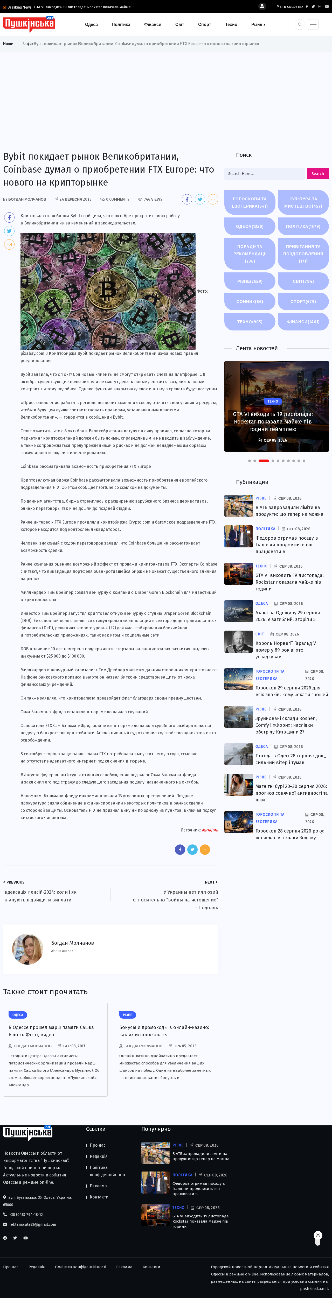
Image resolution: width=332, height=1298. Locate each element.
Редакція (99, 1156)
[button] (249, 461)
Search (318, 173)
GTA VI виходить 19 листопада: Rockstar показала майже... (83, 7)
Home (8, 43)
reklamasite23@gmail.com (32, 1224)
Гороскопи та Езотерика (250, 202)
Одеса (91, 24)
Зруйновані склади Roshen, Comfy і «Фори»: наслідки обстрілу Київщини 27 (286, 725)
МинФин (210, 830)
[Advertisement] (166, 90)
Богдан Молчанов (33, 1046)
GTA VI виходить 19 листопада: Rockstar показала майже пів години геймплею (273, 422)
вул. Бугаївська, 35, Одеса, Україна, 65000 (37, 1201)
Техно (231, 24)
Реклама (98, 1185)
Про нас (98, 1145)
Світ (179, 24)
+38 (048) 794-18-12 (25, 1214)
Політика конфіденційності (107, 1171)
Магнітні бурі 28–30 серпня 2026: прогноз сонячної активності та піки (291, 793)
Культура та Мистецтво (303, 202)
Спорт (204, 24)
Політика (121, 24)
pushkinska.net (314, 1288)
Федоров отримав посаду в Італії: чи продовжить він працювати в (286, 544)
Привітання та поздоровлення (303, 253)
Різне (256, 24)
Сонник (250, 301)
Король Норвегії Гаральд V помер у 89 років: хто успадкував (285, 650)
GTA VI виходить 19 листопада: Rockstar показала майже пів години (289, 582)
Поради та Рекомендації (250, 253)
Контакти (99, 1197)
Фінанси (152, 24)
